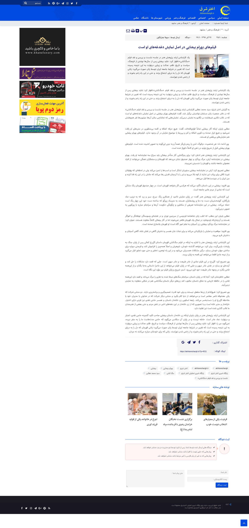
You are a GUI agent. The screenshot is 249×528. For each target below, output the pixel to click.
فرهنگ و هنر (179, 18)
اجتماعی (202, 18)
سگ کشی (170, 373)
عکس (136, 18)
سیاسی (211, 18)
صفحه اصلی (223, 18)
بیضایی (153, 368)
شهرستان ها (156, 18)
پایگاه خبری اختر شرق (219, 373)
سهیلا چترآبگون (163, 37)
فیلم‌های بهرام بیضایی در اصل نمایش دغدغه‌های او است (177, 47)
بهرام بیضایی (168, 368)
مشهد (173, 23)
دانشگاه (145, 18)
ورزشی (168, 18)
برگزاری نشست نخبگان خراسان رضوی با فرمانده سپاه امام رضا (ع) (177, 424)
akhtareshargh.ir (202, 368)
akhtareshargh (222, 368)
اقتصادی (191, 18)
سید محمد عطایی (153, 373)
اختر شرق (184, 368)
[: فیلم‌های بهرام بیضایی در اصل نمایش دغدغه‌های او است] (128, 30)
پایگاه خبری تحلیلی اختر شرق (192, 373)
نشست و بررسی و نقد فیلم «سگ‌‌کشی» (213, 378)
